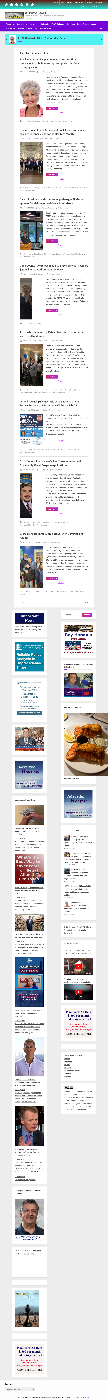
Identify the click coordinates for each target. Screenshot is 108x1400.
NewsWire (84, 188)
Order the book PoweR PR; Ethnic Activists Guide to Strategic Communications (77, 930)
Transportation (42, 525)
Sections (20, 24)
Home (56, 2)
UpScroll (67, 1073)
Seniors (81, 254)
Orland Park (79, 390)
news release (63, 121)
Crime (35, 323)
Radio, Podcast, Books (86, 24)
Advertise (98, 2)
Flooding (47, 254)
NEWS (78, 831)
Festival (62, 188)
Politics (35, 393)
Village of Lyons (25, 594)
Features (90, 2)
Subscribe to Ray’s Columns (92, 7)
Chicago (25, 188)
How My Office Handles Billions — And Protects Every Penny (41, 38)
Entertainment (79, 2)
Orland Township (26, 393)
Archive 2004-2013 (43, 29)
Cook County (27, 121)
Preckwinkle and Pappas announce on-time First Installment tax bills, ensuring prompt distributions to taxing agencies (51, 63)
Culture (42, 188)
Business (25, 522)
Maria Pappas (48, 121)
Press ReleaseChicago (46, 208)
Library (32, 24)
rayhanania (43, 393)
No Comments (56, 72)
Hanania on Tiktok (25, 29)
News (63, 2)
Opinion (69, 2)
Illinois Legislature (62, 390)
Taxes (71, 121)
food (53, 254)
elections (36, 390)
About (8, 24)
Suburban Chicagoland (35, 13)
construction (41, 522)
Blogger (21, 41)
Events (48, 188)
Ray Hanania (43, 138)
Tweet (61, 112)
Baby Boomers (27, 254)
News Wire (10, 29)
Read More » (53, 108)
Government (37, 121)
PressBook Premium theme (81, 1397)
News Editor (43, 72)
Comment (71, 24)
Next (85, 603)
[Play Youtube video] (78, 966)
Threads (67, 1077)
